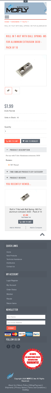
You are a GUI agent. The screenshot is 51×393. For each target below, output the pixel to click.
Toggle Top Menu (26, 1)
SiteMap (25, 389)
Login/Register (12, 280)
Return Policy (22, 385)
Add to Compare (36, 227)
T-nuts (24, 22)
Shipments (9, 387)
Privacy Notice (21, 387)
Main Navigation (6, 17)
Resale (9, 298)
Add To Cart (27, 221)
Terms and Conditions (37, 387)
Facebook (8, 346)
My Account (11, 285)
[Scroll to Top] (43, 235)
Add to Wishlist (15, 227)
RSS (18, 346)
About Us (12, 385)
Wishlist (10, 294)
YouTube (13, 346)
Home (6, 22)
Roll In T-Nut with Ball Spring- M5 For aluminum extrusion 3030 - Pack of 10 (25, 210)
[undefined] (26, 85)
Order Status (12, 289)
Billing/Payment (35, 385)
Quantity (7, 127)
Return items (12, 303)
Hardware (15, 22)
